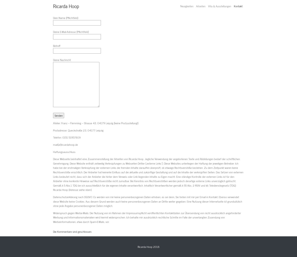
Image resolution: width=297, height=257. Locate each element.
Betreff (56, 46)
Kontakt (238, 6)
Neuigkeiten (186, 6)
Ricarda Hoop (66, 6)
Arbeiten (200, 6)
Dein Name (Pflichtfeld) (65, 18)
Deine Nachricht (62, 60)
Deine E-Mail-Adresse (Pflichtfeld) (71, 32)
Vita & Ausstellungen (219, 6)
